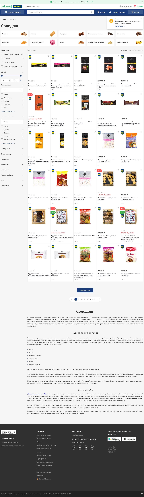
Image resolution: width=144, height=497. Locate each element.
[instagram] (80, 448)
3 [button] (81, 299)
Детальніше (90, 2)
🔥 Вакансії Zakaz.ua (44, 479)
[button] (125, 6)
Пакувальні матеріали (45, 462)
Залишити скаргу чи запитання (12, 446)
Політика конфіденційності (46, 445)
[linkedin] (86, 448)
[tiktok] (92, 448)
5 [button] (87, 299)
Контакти (40, 452)
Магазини (40, 476)
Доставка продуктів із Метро (38, 394)
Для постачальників (44, 472)
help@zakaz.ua (77, 435)
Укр (38, 6)
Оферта (39, 442)
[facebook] (74, 448)
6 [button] (90, 299)
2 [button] (78, 299)
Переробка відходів (44, 455)
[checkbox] (2, 54)
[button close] (142, 2)
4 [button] (84, 299)
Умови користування (44, 449)
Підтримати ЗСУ (29, 6)
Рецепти (39, 469)
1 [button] (75, 299)
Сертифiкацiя (41, 459)
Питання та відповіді (44, 438)
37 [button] (94, 299)
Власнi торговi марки (44, 465)
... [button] (92, 299)
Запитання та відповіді (9, 442)
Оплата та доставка (44, 435)
